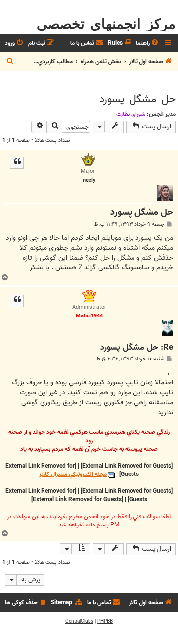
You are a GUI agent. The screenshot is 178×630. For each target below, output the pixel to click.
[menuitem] (148, 43)
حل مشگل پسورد (137, 99)
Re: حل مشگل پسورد (136, 348)
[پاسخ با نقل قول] (17, 163)
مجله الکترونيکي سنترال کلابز (73, 475)
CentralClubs (79, 621)
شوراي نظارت (130, 114)
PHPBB (105, 621)
